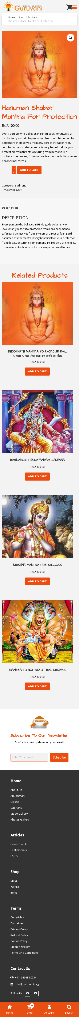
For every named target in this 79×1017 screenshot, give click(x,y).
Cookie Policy (19, 941)
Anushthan (18, 796)
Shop (21, 17)
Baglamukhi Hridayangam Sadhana (37, 460)
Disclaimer (17, 923)
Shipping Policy (20, 947)
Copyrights (17, 917)
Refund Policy (19, 935)
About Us (16, 790)
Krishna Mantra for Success (37, 565)
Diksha (15, 802)
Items (14, 892)
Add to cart (29, 170)
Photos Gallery (20, 819)
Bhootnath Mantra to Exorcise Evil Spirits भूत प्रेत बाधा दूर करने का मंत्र (37, 354)
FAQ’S (14, 856)
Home (11, 17)
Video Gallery (19, 813)
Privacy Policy (19, 929)
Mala (14, 881)
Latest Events (19, 844)
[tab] (10, 208)
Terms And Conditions (25, 953)
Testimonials (19, 850)
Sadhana (32, 17)
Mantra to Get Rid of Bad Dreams (37, 670)
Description (10, 208)
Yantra (15, 886)
